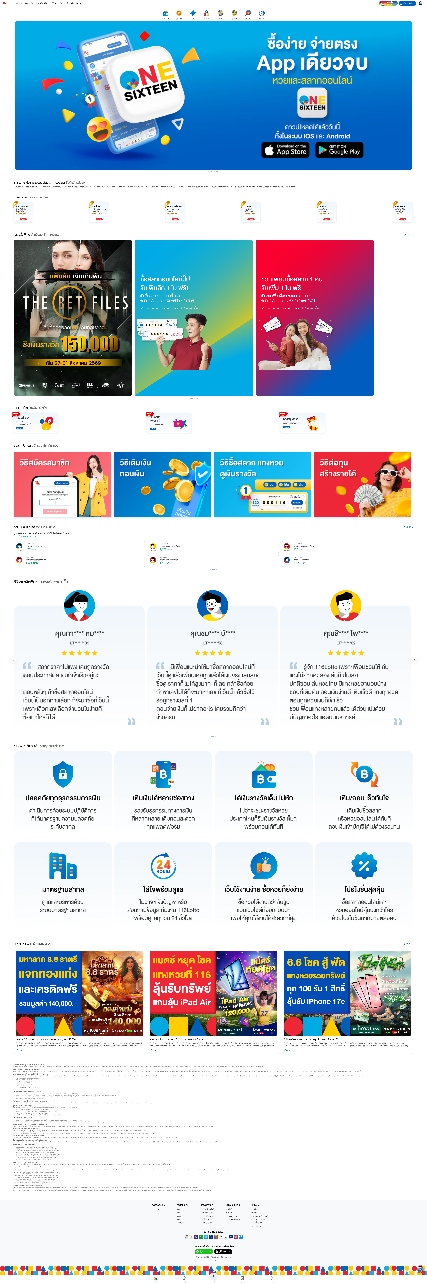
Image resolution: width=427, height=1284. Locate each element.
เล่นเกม (403, 219)
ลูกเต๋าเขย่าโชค (231, 1216)
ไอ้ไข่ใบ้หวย (205, 1219)
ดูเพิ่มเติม (19, 428)
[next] (414, 660)
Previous (13, 96)
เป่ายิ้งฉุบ (229, 1212)
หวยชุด (179, 1216)
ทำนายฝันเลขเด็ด (207, 1216)
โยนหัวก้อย (230, 1209)
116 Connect (255, 1226)
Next (414, 96)
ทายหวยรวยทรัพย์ (233, 1219)
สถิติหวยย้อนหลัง (207, 1212)
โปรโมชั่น (70, 3)
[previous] (13, 660)
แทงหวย (99, 219)
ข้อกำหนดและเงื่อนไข (257, 1219)
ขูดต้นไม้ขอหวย (206, 1222)
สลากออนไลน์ (157, 1209)
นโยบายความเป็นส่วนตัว (259, 1216)
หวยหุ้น (179, 1219)
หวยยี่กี (179, 1212)
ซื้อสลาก (23, 219)
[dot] (210, 569)
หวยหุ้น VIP (181, 1222)
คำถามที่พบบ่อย (256, 1222)
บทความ (78, 3)
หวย (178, 1209)
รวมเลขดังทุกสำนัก (208, 1209)
